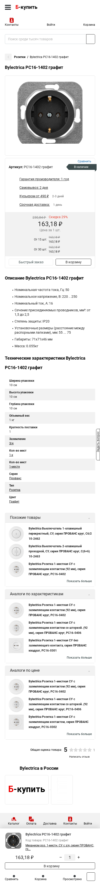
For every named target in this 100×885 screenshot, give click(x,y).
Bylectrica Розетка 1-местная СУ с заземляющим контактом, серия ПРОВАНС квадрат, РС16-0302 (59, 722)
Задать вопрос (98, 442)
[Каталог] (8, 7)
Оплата (31, 823)
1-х (11, 455)
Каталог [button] (13, 823)
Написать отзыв (79, 756)
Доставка (50, 823)
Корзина (89, 24)
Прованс (15, 478)
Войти (51, 24)
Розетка (14, 490)
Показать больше (79, 581)
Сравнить (11, 879)
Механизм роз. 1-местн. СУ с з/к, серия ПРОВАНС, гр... (59, 847)
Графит (14, 501)
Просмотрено (72, 879)
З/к (11, 443)
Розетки (19, 57)
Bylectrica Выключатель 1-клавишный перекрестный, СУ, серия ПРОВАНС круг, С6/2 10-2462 (60, 533)
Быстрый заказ (31, 262)
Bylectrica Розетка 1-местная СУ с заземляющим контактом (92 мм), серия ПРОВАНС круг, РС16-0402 (57, 569)
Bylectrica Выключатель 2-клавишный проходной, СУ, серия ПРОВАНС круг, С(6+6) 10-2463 (59, 551)
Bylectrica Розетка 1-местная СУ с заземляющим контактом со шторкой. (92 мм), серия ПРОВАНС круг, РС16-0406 (58, 628)
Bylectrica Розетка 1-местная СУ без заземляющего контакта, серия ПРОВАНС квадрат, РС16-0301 (58, 645)
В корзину (74, 262)
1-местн (14, 466)
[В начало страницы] (91, 876)
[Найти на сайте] (90, 39)
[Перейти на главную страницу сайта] (36, 7)
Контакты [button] (11, 24)
